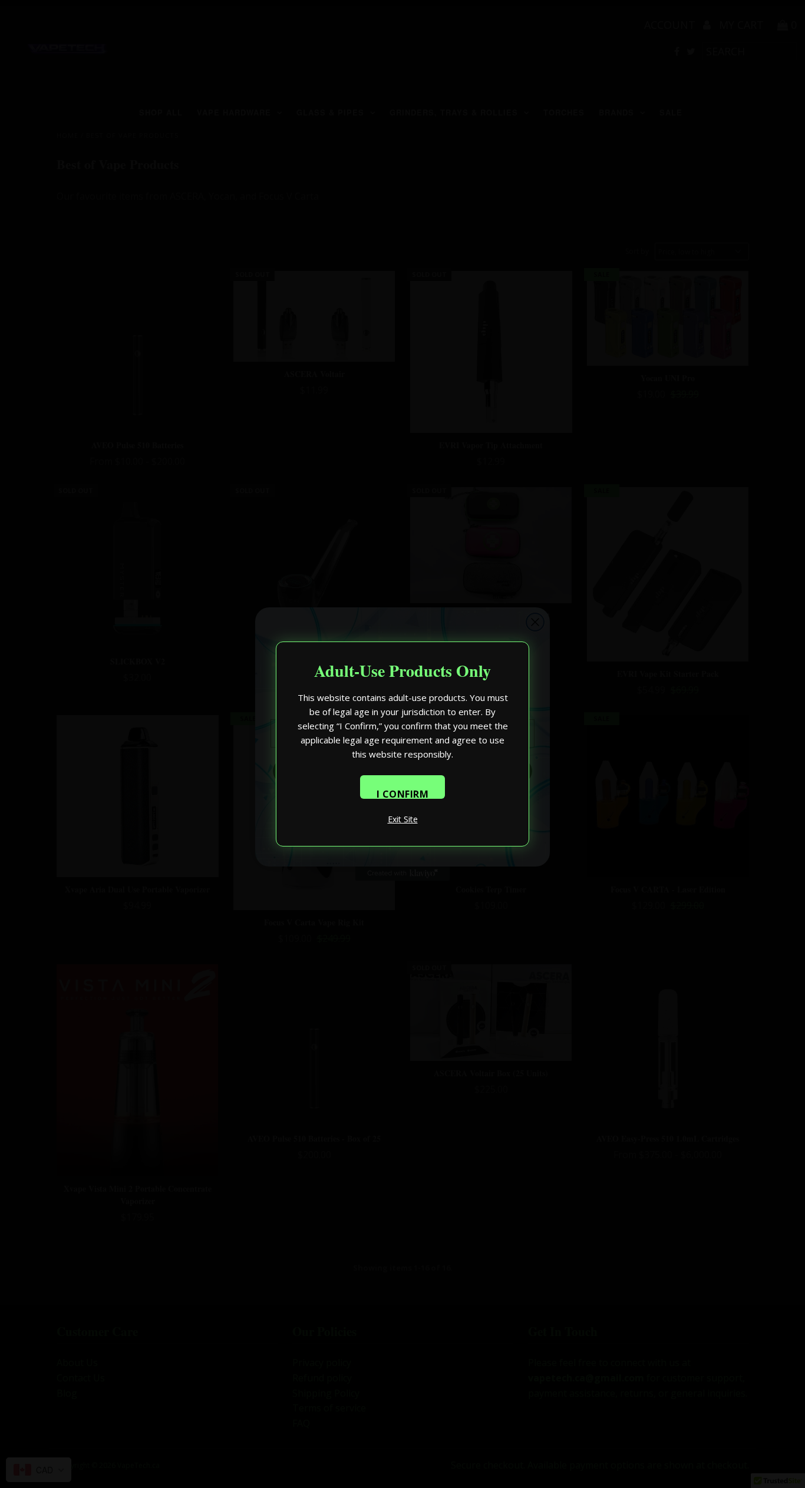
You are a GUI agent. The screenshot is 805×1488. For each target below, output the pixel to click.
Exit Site (403, 819)
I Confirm (403, 793)
